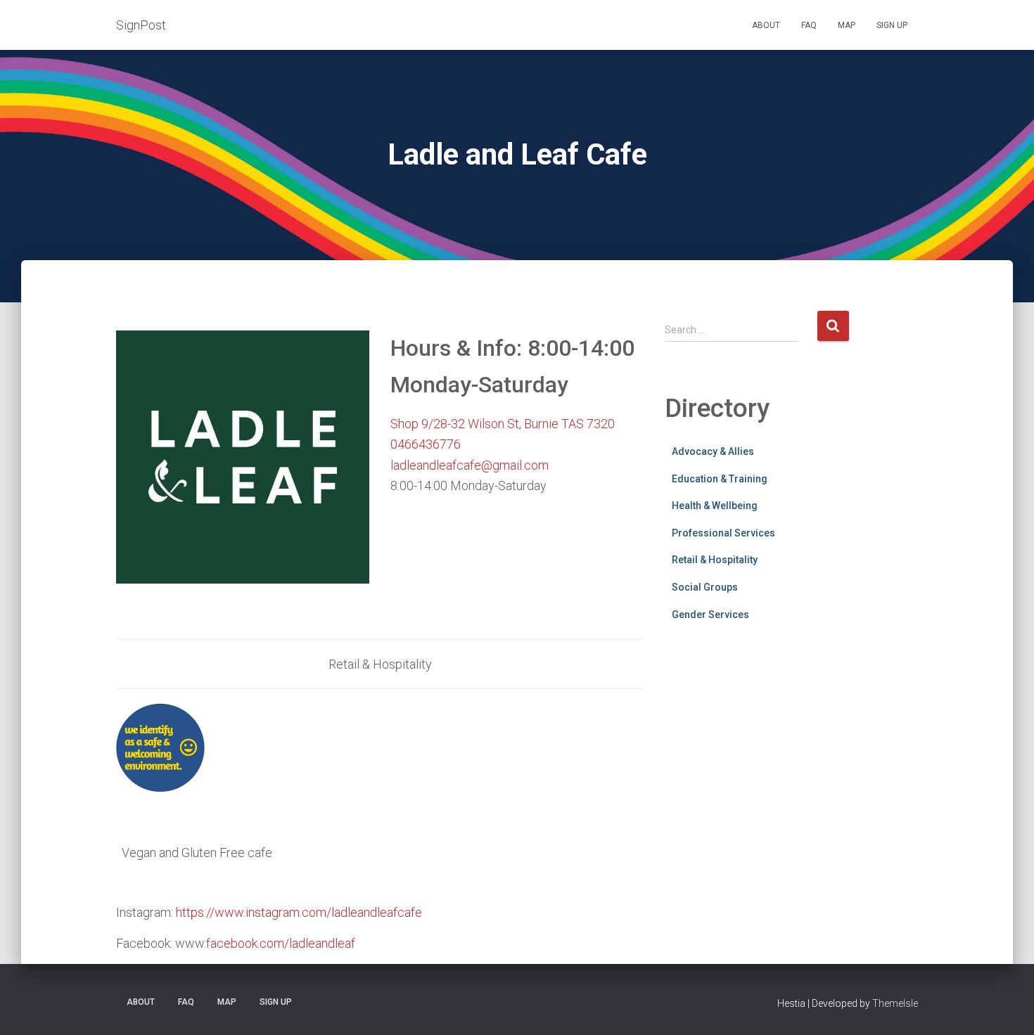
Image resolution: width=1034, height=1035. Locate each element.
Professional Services (723, 533)
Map (846, 25)
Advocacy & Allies (713, 451)
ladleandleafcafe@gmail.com (469, 465)
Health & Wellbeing (715, 505)
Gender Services (710, 614)
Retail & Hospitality (715, 559)
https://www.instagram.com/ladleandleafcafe (299, 912)
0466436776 (425, 444)
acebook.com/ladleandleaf (282, 943)
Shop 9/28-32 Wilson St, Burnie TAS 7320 (502, 423)
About (766, 25)
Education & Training (719, 478)
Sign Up (891, 25)
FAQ (809, 25)
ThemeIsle (895, 1003)
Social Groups (705, 587)
